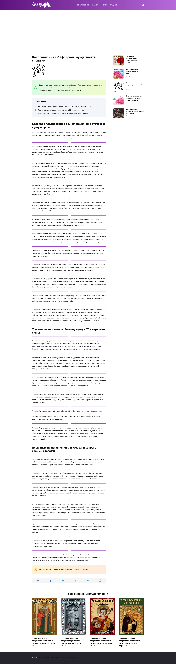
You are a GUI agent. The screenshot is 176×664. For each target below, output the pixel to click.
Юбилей (104, 5)
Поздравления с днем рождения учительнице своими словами (134, 98)
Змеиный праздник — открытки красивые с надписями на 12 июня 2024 (71, 642)
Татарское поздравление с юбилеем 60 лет (132, 58)
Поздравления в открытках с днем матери (132, 71)
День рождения (83, 5)
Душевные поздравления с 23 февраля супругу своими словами (63, 113)
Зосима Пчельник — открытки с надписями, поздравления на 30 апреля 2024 (129, 642)
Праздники (114, 5)
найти (85, 569)
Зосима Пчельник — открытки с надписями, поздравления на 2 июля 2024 (101, 642)
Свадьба (95, 5)
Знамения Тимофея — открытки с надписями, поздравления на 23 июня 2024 (43, 642)
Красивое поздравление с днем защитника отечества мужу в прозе (64, 106)
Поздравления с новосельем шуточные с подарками (135, 111)
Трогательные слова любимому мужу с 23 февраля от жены (61, 110)
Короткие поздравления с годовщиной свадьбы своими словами (135, 85)
